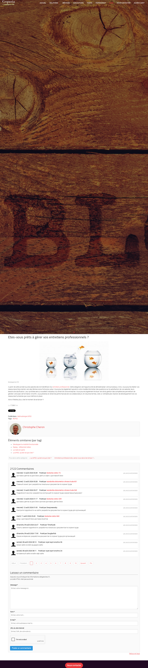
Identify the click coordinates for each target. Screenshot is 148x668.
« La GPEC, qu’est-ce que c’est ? (40, 458)
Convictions (78, 3)
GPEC (16, 419)
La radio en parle (19, 450)
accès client (139, 3)
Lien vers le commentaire (130, 473)
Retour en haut (134, 653)
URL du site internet (17, 628)
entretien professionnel (61, 387)
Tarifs (89, 3)
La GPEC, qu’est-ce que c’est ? (23, 453)
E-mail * (13, 620)
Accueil (43, 3)
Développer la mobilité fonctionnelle (25, 444)
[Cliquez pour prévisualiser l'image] (74, 361)
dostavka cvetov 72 (54, 473)
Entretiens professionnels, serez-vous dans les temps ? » (74, 458)
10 (76, 563)
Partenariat (101, 3)
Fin (91, 563)
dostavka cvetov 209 (54, 499)
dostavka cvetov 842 (52, 516)
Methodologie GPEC (24, 416)
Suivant (83, 563)
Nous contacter (123, 3)
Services (66, 3)
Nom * (12, 612)
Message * (14, 585)
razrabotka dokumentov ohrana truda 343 (62, 490)
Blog (111, 3)
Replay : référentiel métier (22, 447)
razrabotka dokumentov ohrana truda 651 (62, 481)
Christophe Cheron (34, 427)
